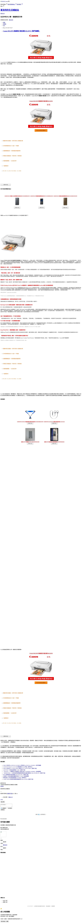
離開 (7, 921)
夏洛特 (2, 786)
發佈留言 (2, 809)
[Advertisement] (41, 874)
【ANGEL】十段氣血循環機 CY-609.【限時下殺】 (14, 770)
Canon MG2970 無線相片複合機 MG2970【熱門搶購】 (21, 31)
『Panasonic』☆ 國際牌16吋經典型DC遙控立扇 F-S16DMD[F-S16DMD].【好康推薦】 (22, 771)
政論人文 (10, 797)
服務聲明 (53, 906)
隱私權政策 (48, 906)
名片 (4, 25)
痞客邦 (8, 793)
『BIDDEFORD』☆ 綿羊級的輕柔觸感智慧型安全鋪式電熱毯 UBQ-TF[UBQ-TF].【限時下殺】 (24, 773)
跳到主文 (3, 13)
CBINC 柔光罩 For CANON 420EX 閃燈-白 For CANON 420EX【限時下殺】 (20, 768)
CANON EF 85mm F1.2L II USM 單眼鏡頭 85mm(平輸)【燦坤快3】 (18, 766)
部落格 (4, 24)
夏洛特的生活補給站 (10, 10)
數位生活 (11, 19)
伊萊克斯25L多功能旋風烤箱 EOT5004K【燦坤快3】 (15, 777)
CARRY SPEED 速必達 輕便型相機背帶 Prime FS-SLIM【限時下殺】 (18, 779)
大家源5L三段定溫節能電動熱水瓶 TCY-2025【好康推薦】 (16, 776)
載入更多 (2, 801)
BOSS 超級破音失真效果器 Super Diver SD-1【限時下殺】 (16, 774)
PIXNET (31, 906)
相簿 (4, 22)
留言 (12, 793)
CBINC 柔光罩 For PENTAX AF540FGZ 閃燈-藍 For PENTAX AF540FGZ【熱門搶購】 (22, 765)
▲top (2, 799)
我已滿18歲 (3, 921)
